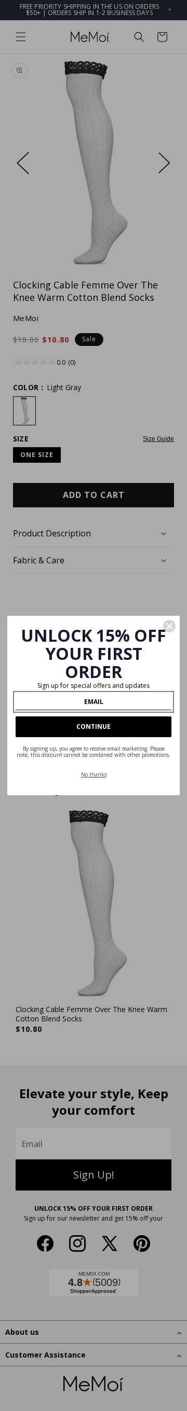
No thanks (93, 774)
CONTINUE (93, 726)
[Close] (169, 626)
